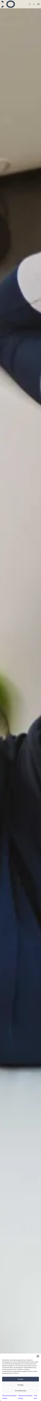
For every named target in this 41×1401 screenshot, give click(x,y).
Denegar (20, 1385)
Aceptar (20, 1379)
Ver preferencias (20, 1391)
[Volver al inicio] (9, 4)
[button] (38, 1356)
